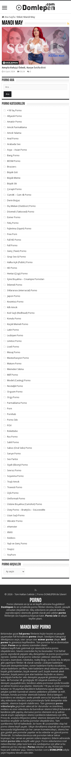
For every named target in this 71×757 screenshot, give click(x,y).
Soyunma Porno (15, 476)
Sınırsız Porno (14, 470)
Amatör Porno (14, 121)
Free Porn (12, 234)
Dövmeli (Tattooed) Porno (20, 211)
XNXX (10, 532)
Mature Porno (14, 363)
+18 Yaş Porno (14, 110)
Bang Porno (13, 155)
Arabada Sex (14, 144)
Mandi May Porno (35, 627)
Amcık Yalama (14, 133)
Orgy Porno (13, 397)
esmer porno (45, 639)
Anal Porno (13, 138)
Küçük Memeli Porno (17, 324)
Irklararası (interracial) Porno (22, 290)
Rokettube (12, 431)
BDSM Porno (13, 161)
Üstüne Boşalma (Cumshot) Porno (24, 504)
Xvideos (11, 538)
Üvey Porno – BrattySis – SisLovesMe (26, 509)
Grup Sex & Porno (16, 256)
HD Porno (12, 268)
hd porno (24, 633)
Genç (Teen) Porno (16, 251)
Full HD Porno (14, 239)
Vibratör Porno (15, 521)
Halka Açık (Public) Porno (20, 262)
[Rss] (35, 590)
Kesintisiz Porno (15, 301)
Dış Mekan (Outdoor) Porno (21, 206)
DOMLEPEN (56, 749)
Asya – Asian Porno (17, 149)
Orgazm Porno (15, 391)
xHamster (12, 526)
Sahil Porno (13, 442)
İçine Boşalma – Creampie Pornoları (25, 279)
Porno (36, 600)
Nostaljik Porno (15, 386)
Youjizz (10, 549)
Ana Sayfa (9, 17)
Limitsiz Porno (14, 341)
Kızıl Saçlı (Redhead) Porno (21, 313)
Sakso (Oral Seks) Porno (19, 448)
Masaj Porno (13, 352)
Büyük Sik (12, 183)
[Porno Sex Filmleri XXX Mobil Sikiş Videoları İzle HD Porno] (35, 6)
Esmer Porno (13, 217)
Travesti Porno (14, 487)
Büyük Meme (13, 178)
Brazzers (11, 166)
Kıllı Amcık (12, 307)
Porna (31, 747)
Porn (9, 408)
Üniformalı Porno (16, 498)
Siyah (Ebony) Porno (17, 464)
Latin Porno (13, 329)
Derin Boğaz (13, 200)
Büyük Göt (12, 172)
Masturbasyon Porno (18, 358)
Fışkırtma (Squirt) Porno (19, 228)
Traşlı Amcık (13, 481)
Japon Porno (13, 296)
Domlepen (7, 607)
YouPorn (11, 554)
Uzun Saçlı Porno (16, 515)
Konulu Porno (14, 318)
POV (9, 425)
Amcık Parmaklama (17, 127)
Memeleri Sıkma (15, 369)
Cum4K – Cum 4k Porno (19, 194)
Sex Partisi (12, 459)
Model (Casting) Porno (19, 380)
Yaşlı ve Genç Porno (17, 543)
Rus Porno (12, 436)
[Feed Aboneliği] (68, 23)
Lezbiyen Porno (15, 335)
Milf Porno (12, 374)
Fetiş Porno (13, 223)
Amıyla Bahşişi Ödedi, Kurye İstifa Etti (24, 67)
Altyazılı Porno (14, 116)
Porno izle (51, 615)
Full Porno (12, 245)
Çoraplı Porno (14, 189)
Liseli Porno (13, 346)
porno (62, 612)
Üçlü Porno (13, 493)
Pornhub (11, 414)
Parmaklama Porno (17, 403)
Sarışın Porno (14, 453)
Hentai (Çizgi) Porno (17, 273)
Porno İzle (12, 419)
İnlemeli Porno (14, 284)
